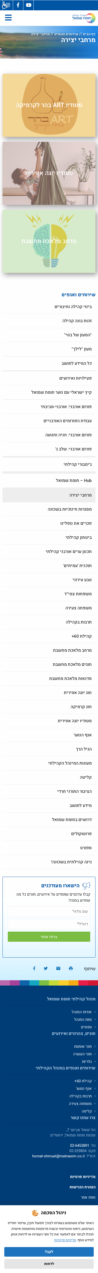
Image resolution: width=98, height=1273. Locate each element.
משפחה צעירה (78, 608)
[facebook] (18, 5)
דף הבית (89, 34)
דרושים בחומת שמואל (72, 820)
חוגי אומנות (83, 1046)
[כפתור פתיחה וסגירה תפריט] (8, 18)
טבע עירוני (82, 580)
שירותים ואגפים (66, 34)
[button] (4, 5)
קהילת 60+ (82, 636)
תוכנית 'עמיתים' (77, 566)
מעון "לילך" (82, 349)
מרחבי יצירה (80, 495)
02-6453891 (79, 1145)
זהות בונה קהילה (77, 321)
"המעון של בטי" (78, 335)
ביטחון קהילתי (79, 537)
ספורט (86, 848)
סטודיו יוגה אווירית (49, 173)
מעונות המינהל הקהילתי (70, 763)
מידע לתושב (81, 805)
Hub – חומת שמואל (74, 480)
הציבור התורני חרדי (74, 791)
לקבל (49, 1251)
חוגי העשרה (82, 1054)
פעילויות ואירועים (75, 378)
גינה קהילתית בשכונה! (71, 862)
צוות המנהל (83, 1019)
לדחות (49, 1263)
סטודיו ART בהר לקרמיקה (49, 105)
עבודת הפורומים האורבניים (67, 421)
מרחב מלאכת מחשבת (49, 241)
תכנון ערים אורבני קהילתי (69, 551)
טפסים (86, 1027)
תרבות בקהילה (79, 622)
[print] (71, 968)
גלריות (87, 1061)
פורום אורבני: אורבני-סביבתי (66, 407)
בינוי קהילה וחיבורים (73, 307)
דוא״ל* (49, 924)
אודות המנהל (82, 1012)
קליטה (86, 777)
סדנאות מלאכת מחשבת (70, 678)
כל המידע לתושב (77, 363)
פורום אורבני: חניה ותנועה (68, 435)
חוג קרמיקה (81, 707)
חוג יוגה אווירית (78, 693)
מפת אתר (88, 1197)
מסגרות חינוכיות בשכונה (70, 509)
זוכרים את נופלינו (76, 523)
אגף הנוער (83, 735)
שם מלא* (49, 911)
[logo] (83, 18)
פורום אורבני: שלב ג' (73, 449)
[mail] (58, 968)
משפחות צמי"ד (78, 594)
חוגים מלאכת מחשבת (72, 664)
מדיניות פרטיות (65, 1240)
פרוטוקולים (81, 834)
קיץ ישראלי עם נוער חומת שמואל (61, 392)
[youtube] (28, 5)
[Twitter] (46, 968)
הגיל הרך (84, 749)
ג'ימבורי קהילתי (78, 464)
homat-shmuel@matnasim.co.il (58, 1156)
